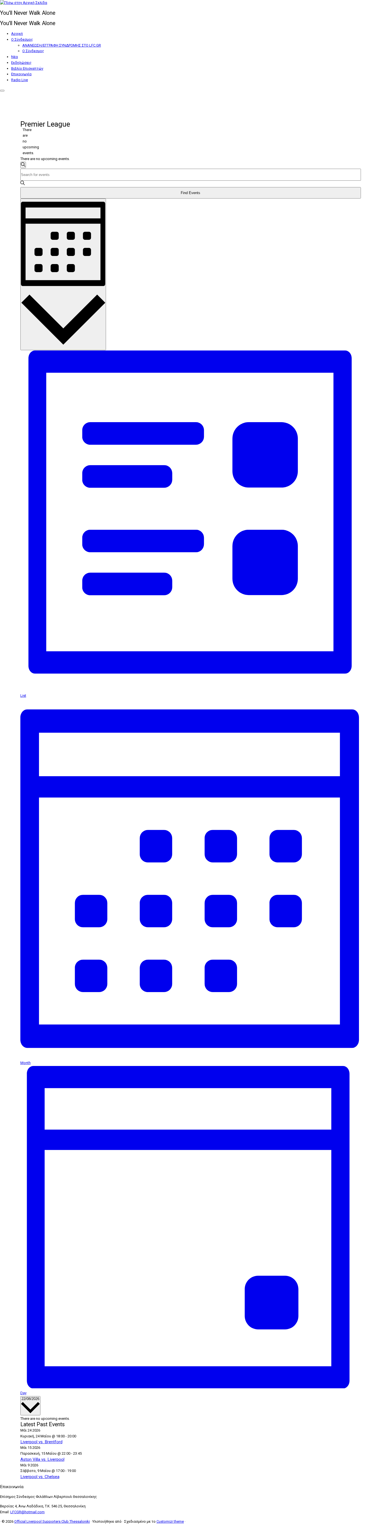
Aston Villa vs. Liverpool (42, 1459)
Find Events (190, 193)
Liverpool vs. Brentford (41, 1441)
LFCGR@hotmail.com (27, 1512)
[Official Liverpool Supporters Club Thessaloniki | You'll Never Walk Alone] (23, 3)
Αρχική (17, 34)
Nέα (14, 57)
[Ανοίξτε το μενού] (2, 90)
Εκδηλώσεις (21, 63)
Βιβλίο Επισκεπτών (27, 68)
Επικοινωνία (21, 74)
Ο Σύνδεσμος (22, 39)
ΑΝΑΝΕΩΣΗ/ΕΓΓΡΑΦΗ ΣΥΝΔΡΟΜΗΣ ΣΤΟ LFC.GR (61, 45)
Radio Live (19, 80)
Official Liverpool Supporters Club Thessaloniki (52, 1521)
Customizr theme (170, 1521)
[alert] (25, 141)
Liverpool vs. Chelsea (39, 1476)
